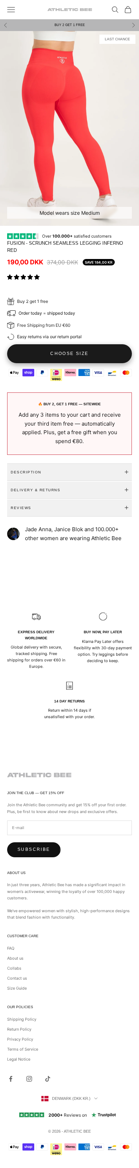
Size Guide (17, 988)
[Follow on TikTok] (47, 1078)
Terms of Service (22, 1049)
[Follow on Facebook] (10, 1078)
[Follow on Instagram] (29, 1078)
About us (15, 958)
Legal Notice (18, 1059)
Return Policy (19, 1029)
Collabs (14, 968)
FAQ (10, 948)
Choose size (69, 353)
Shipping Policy (21, 1019)
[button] (24, 277)
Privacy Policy (20, 1039)
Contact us (17, 978)
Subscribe (33, 849)
